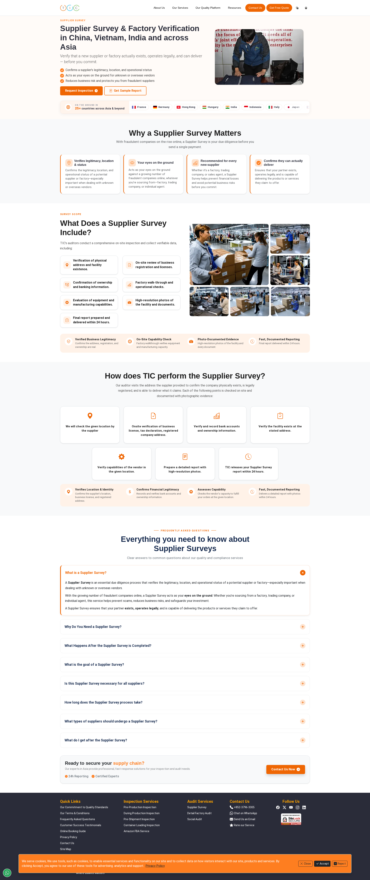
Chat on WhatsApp (245, 813)
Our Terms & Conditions (75, 813)
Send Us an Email (244, 819)
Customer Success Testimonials (80, 825)
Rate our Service (244, 825)
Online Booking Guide (73, 831)
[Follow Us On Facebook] (278, 807)
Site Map (65, 849)
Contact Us (255, 7)
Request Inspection (79, 90)
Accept (324, 863)
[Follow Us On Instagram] (297, 807)
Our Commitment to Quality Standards (84, 807)
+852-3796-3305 (244, 807)
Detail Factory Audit (199, 813)
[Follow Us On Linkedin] (304, 807)
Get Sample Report (127, 90)
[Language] (297, 8)
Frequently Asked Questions (77, 819)
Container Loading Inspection (142, 825)
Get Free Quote (279, 7)
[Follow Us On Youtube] (291, 807)
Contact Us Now (283, 769)
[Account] (306, 8)
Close (307, 863)
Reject (342, 863)
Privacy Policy (68, 837)
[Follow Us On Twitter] (284, 807)
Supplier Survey (196, 807)
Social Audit (194, 819)
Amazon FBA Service (136, 831)
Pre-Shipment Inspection (139, 819)
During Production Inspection (142, 813)
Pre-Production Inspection (140, 807)
